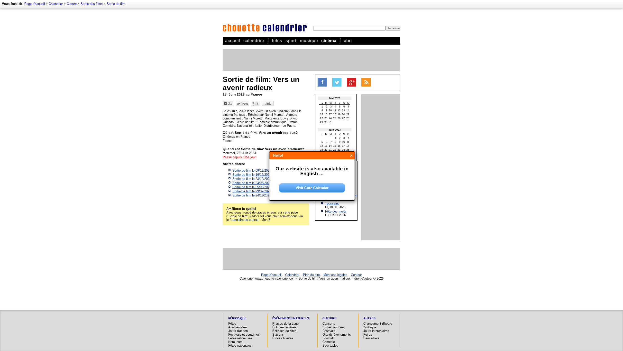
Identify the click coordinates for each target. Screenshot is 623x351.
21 (347, 114)
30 (325, 122)
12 (339, 110)
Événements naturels (290, 318)
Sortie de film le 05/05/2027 (251, 187)
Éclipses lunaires (284, 327)
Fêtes (277, 40)
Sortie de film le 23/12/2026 (251, 179)
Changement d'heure (377, 323)
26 (339, 118)
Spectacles (330, 345)
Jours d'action (238, 331)
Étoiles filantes (282, 338)
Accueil (232, 40)
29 (321, 122)
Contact (356, 275)
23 (325, 118)
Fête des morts (336, 211)
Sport (290, 40)
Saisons (278, 334)
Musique (309, 40)
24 (330, 118)
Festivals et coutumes (244, 334)
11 (334, 110)
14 (347, 110)
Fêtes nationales (240, 345)
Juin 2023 (335, 129)
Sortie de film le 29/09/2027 (251, 191)
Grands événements (336, 334)
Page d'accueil (34, 4)
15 (321, 114)
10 (330, 110)
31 (330, 122)
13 (343, 110)
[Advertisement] (311, 60)
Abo (348, 40)
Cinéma (328, 40)
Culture (72, 4)
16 (325, 114)
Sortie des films (92, 4)
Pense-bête (371, 338)
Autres (369, 318)
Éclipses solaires (284, 331)
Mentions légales (335, 275)
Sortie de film (116, 4)
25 (334, 118)
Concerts (328, 323)
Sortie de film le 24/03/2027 (251, 183)
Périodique (237, 318)
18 (334, 114)
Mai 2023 (334, 98)
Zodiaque (369, 327)
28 (347, 118)
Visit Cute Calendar (312, 188)
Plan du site (311, 275)
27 (343, 118)
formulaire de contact (244, 220)
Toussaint (332, 203)
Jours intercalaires (376, 331)
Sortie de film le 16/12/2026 (251, 174)
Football (328, 338)
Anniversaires (237, 327)
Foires (367, 334)
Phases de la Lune (285, 323)
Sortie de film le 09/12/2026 (251, 170)
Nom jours (235, 342)
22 (321, 118)
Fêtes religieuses (240, 338)
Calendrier (253, 40)
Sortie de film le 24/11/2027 (251, 195)
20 (343, 114)
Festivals (328, 331)
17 (330, 114)
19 (339, 114)
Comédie (328, 342)
